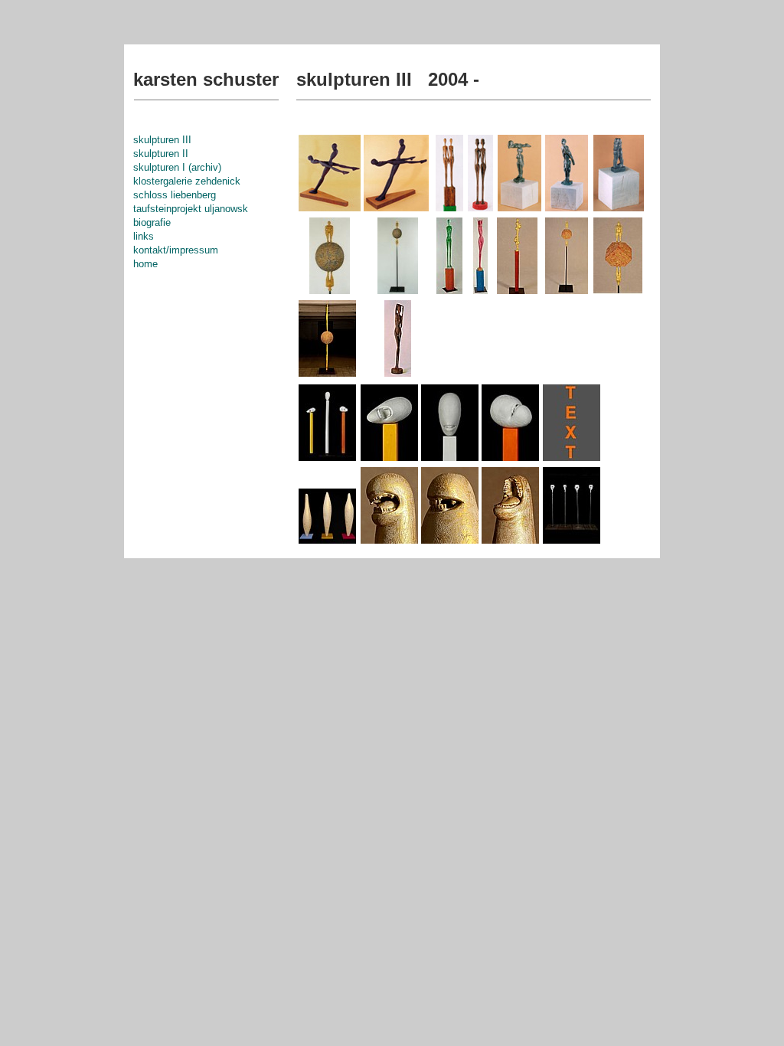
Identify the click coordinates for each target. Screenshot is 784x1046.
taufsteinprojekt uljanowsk (190, 208)
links (143, 236)
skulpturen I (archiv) (177, 167)
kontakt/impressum (175, 250)
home (145, 264)
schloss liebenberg (174, 195)
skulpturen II (160, 153)
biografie (152, 222)
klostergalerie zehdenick (186, 181)
